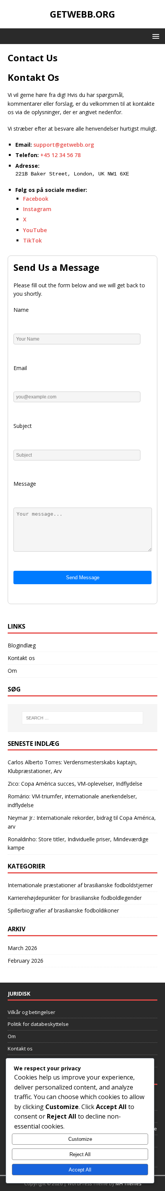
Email (20, 368)
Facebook (35, 198)
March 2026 (22, 948)
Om (12, 670)
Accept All (80, 1170)
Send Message (82, 577)
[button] (154, 35)
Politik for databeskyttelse (38, 1024)
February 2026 (25, 960)
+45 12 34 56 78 (60, 155)
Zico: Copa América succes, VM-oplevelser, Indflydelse (75, 783)
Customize (80, 1139)
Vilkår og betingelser (31, 1012)
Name (21, 309)
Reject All (80, 1154)
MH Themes (128, 1183)
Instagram (37, 209)
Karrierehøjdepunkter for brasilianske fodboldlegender (75, 897)
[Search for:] (82, 717)
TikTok (32, 240)
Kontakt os (21, 658)
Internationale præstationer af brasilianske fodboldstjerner (80, 885)
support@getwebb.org (63, 144)
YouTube (35, 230)
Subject (22, 425)
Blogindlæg (22, 645)
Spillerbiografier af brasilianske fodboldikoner (63, 910)
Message (24, 483)
